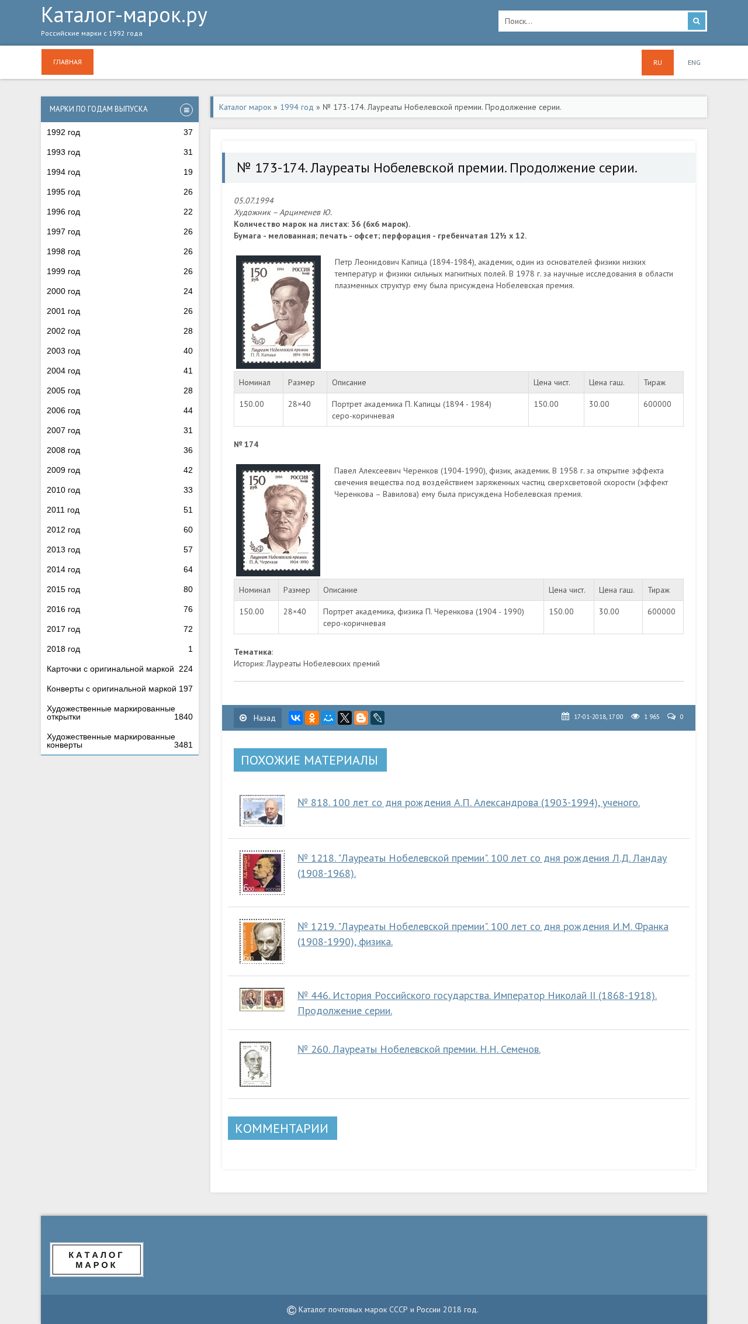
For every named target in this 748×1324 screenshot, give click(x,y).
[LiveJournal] (377, 718)
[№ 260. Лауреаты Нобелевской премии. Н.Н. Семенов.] (263, 1064)
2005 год (120, 390)
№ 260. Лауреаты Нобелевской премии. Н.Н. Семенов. (419, 1049)
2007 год (120, 430)
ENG (694, 62)
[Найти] (696, 21)
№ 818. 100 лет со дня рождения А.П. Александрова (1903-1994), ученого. (468, 802)
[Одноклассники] (312, 718)
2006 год (120, 410)
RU (657, 62)
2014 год (120, 569)
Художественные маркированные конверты (120, 740)
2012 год (120, 529)
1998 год (120, 251)
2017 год (120, 629)
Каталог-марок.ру (124, 21)
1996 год (120, 211)
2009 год (120, 470)
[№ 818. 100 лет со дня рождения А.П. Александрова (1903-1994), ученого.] (263, 811)
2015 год (120, 589)
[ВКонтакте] (296, 718)
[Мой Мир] (328, 718)
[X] (345, 718)
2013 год (120, 549)
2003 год (120, 350)
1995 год (120, 191)
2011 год (120, 509)
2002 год (120, 331)
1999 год (120, 271)
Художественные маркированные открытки (120, 712)
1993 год (120, 152)
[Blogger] (361, 718)
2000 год (120, 291)
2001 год (120, 311)
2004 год (120, 370)
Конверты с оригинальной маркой (120, 688)
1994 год (120, 172)
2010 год (120, 490)
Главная (67, 61)
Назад (263, 718)
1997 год (120, 231)
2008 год (120, 450)
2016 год (120, 609)
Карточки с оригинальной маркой (120, 668)
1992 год (120, 132)
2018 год (120, 649)
